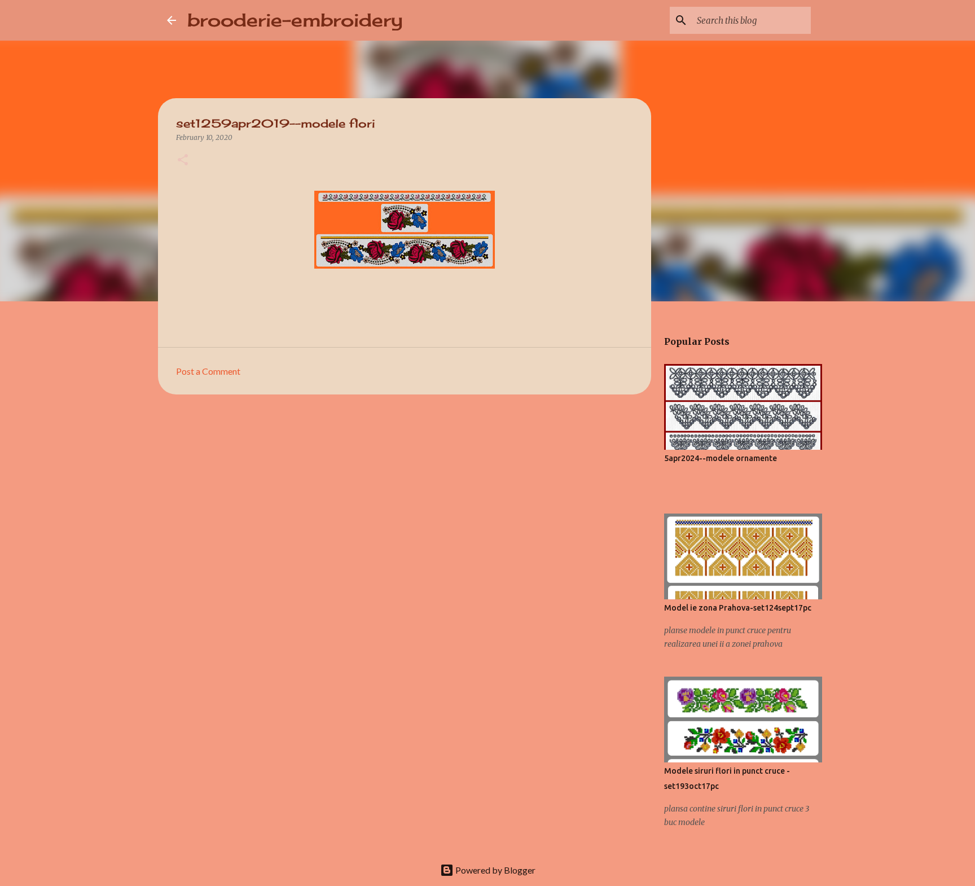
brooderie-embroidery (295, 20)
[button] (183, 160)
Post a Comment (208, 371)
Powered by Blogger (494, 870)
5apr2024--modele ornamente (720, 458)
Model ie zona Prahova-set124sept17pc (737, 607)
